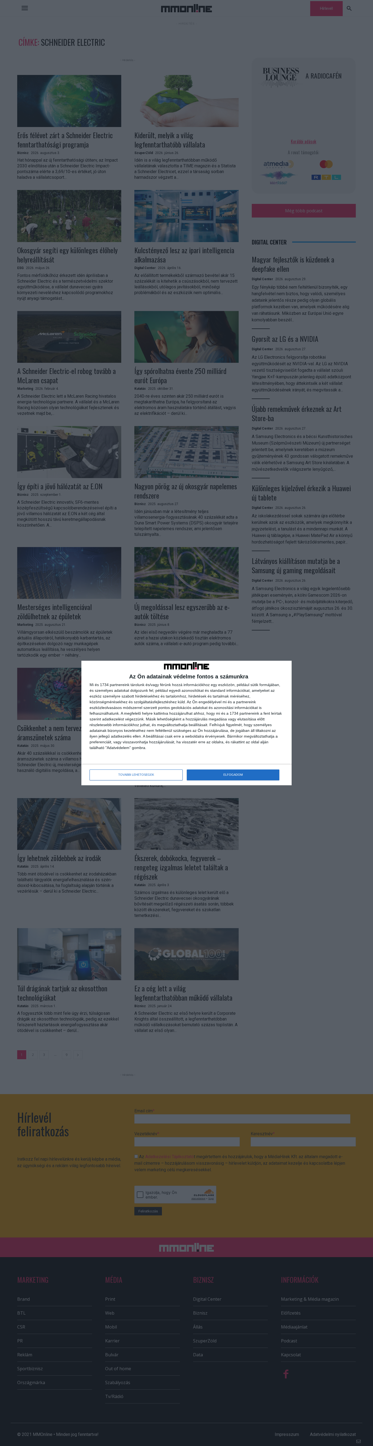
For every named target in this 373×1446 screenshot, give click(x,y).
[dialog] (186, 723)
